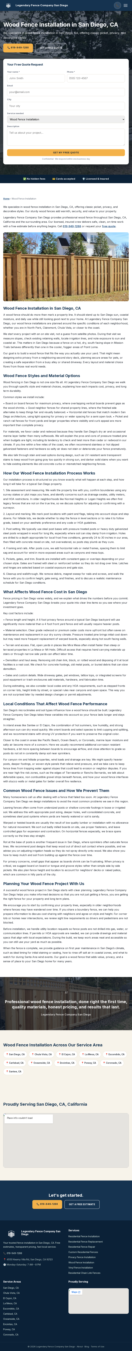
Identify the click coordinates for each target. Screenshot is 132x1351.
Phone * (71, 72)
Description (13, 126)
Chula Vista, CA (11, 1293)
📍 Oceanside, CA (40, 1063)
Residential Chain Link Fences (84, 1273)
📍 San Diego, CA (15, 1054)
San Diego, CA (11, 1287)
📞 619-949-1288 (18, 47)
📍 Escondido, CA (114, 1054)
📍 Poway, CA (88, 1063)
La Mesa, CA (10, 1303)
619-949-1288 (72, 226)
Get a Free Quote (51, 48)
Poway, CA (9, 1329)
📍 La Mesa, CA (90, 1054)
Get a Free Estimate (82, 1204)
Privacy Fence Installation (82, 1257)
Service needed (15, 113)
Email (10, 85)
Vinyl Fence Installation (80, 1267)
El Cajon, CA (9, 1298)
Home (6, 198)
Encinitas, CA (10, 1324)
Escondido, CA (11, 1308)
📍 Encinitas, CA (65, 1063)
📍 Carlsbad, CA (15, 1063)
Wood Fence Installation (81, 1262)
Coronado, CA (10, 1334)
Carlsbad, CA (10, 1313)
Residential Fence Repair (81, 1246)
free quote (109, 226)
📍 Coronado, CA (112, 1063)
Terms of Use (97, 1346)
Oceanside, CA (11, 1319)
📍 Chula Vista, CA (41, 1054)
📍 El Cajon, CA (66, 1054)
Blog (87, 1346)
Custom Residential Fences (83, 1252)
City (9, 99)
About (80, 1346)
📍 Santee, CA (13, 1071)
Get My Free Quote (66, 152)
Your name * (13, 72)
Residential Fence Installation (84, 1236)
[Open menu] (125, 5)
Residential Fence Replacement (85, 1241)
